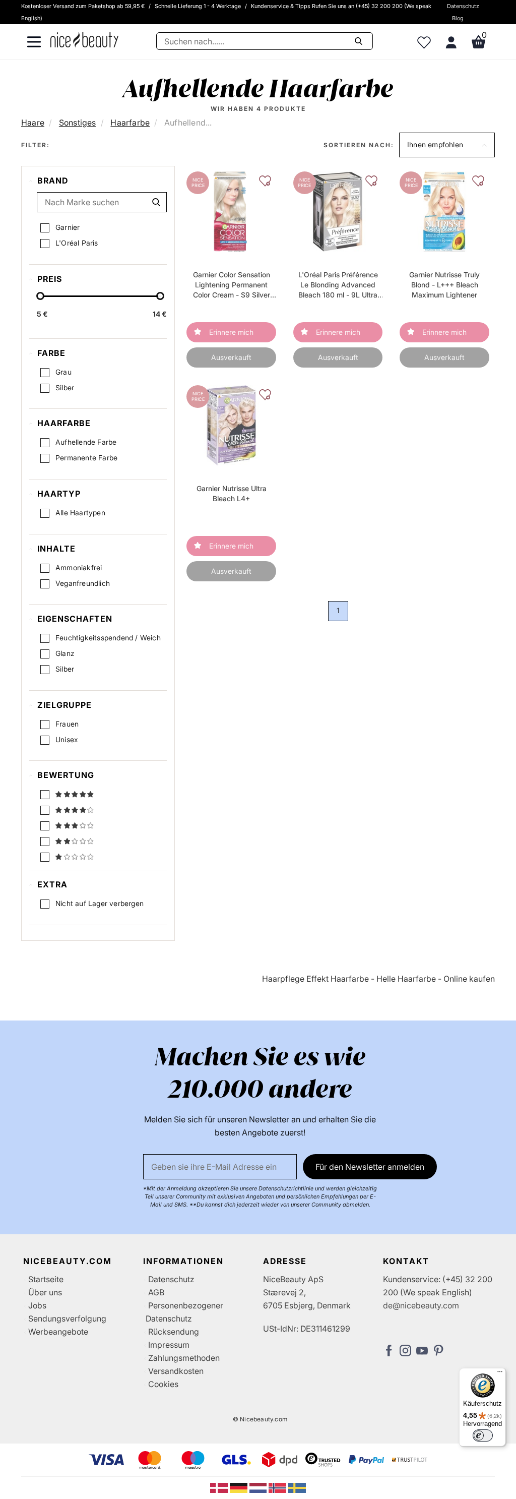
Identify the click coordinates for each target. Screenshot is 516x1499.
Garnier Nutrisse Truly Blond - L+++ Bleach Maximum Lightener (444, 284)
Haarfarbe (130, 122)
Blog (458, 18)
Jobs (37, 1305)
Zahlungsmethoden (184, 1358)
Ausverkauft (231, 357)
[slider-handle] (40, 296)
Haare (32, 122)
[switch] (483, 1435)
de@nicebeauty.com (421, 1305)
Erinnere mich (231, 332)
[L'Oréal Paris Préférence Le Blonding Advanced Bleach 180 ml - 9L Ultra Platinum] (337, 211)
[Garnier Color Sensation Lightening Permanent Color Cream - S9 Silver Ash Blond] (231, 211)
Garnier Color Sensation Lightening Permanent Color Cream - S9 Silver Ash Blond (231, 285)
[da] (220, 1487)
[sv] (297, 1487)
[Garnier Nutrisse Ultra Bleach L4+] (231, 425)
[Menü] (500, 1374)
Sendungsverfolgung (67, 1318)
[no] (278, 1487)
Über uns (45, 1292)
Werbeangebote (58, 1332)
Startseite (45, 1279)
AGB (156, 1292)
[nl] (259, 1487)
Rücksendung (173, 1332)
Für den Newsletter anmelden (369, 1167)
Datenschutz (463, 6)
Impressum (168, 1345)
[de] (239, 1487)
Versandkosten (176, 1371)
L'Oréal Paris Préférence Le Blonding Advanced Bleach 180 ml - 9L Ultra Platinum (338, 285)
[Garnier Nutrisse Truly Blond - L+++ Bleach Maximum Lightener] (444, 211)
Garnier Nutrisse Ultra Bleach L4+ (232, 493)
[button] (447, 145)
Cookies (163, 1384)
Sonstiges (77, 122)
